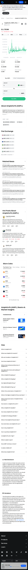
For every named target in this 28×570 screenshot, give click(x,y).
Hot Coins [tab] (23, 267)
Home (2, 18)
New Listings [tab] (16, 267)
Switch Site (5, 13)
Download (23, 565)
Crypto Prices (9, 18)
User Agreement (20, 520)
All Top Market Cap (14, 300)
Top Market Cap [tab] (7, 267)
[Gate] (2, 2)
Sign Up (21, 2)
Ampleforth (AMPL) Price (21, 18)
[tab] (8, 78)
